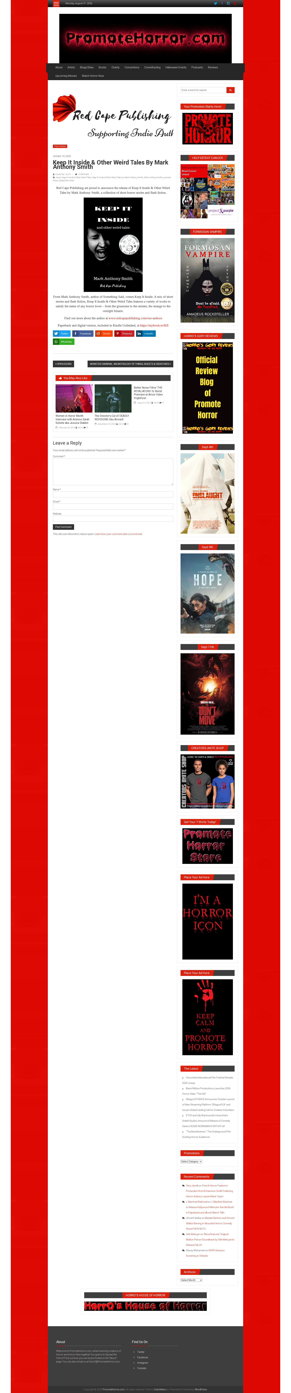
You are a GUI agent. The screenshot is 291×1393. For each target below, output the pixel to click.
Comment (59, 456)
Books (102, 67)
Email (56, 501)
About (58, 67)
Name (57, 489)
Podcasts (197, 67)
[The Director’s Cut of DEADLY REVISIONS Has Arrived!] (113, 398)
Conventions (132, 67)
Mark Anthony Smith (153, 177)
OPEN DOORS (64, 364)
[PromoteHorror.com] (145, 38)
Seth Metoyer (193, 1234)
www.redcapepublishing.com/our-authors (135, 318)
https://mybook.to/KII (154, 325)
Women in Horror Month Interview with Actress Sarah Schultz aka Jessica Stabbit (72, 419)
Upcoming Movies (66, 75)
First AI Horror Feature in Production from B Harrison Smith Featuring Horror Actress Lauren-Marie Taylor (209, 1191)
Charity (115, 67)
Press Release (60, 146)
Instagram (142, 1362)
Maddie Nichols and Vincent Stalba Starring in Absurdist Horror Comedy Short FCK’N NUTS (210, 1223)
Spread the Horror (66, 180)
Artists (71, 67)
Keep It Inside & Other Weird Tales (76, 177)
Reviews (213, 67)
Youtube (141, 1368)
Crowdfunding (152, 67)
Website (57, 513)
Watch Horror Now (93, 75)
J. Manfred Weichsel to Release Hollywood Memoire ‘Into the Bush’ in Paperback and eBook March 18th (210, 1207)
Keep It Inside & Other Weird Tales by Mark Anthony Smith (117, 177)
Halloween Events (176, 67)
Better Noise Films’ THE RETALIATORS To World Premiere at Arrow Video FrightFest (148, 393)
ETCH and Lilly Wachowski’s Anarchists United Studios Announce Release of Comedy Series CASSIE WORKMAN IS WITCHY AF (206, 1121)
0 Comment (83, 174)
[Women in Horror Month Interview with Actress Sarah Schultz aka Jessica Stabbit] (74, 398)
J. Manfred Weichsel (196, 1201)
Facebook (142, 1357)
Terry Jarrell (192, 1185)
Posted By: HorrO (62, 174)
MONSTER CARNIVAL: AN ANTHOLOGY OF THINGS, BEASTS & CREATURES (129, 364)
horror (58, 177)
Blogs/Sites (87, 67)
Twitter (140, 1352)
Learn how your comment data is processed (118, 534)
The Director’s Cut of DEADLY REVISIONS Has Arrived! (112, 417)
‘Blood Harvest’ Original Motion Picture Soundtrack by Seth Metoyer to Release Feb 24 (210, 1239)
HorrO (80, 427)
